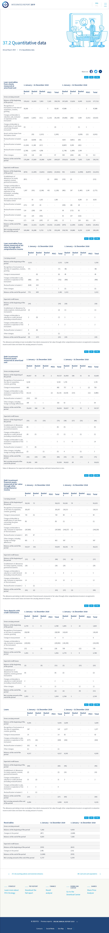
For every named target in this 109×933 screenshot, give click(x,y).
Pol (96, 6)
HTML (97, 77)
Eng (96, 3)
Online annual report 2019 (63, 921)
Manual (69, 929)
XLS (86, 77)
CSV (91, 77)
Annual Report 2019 (9, 50)
